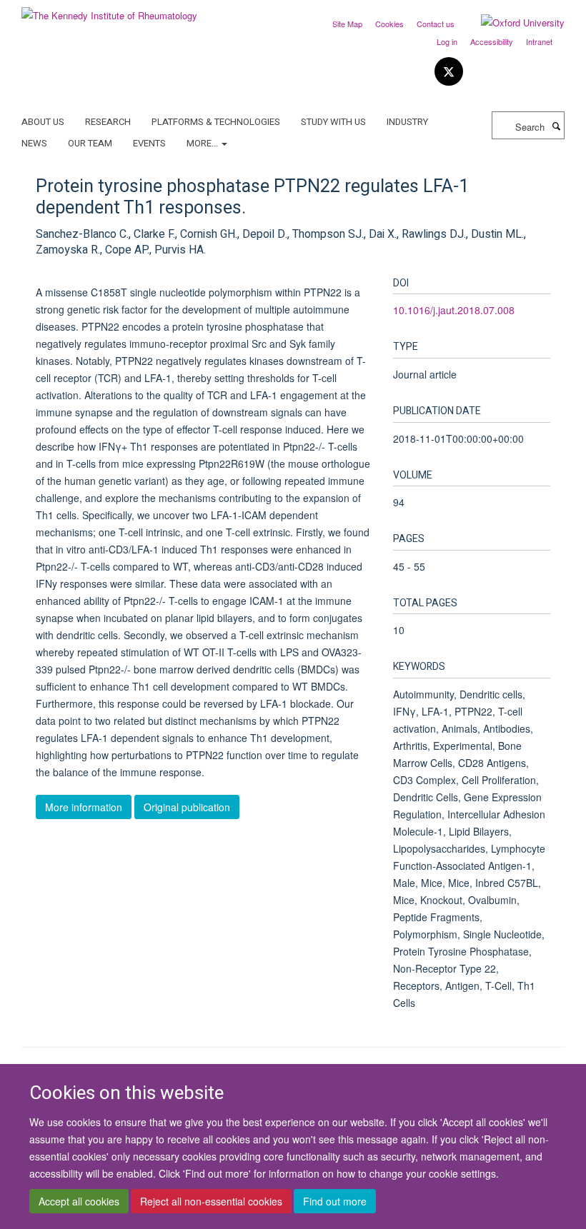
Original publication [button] (187, 807)
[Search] (556, 126)
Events (149, 143)
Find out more (335, 1201)
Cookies (389, 23)
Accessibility (491, 41)
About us (42, 122)
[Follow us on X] (448, 72)
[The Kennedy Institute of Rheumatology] (109, 10)
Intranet (539, 41)
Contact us (436, 23)
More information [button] (83, 807)
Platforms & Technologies (216, 122)
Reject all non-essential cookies (211, 1201)
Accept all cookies (79, 1201)
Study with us (333, 122)
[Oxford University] (512, 22)
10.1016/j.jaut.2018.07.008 (454, 310)
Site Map (347, 23)
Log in (447, 41)
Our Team (90, 143)
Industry (407, 122)
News (34, 143)
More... (203, 143)
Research (108, 122)
